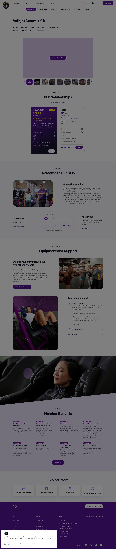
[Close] (54, 532)
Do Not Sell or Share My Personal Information (21, 546)
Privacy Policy (7, 546)
